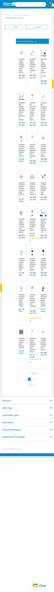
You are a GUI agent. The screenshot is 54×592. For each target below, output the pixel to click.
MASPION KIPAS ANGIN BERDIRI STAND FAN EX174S (22, 150)
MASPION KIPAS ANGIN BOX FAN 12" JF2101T (22, 343)
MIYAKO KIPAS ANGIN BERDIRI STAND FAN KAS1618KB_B (33, 345)
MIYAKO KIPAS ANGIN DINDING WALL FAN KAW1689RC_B (22, 225)
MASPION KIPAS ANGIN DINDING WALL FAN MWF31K (22, 189)
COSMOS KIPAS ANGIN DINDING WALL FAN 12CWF (44, 344)
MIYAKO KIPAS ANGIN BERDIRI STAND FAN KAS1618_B (33, 151)
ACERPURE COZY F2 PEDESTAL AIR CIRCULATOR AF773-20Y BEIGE (33, 111)
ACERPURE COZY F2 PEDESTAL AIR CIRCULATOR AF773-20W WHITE (44, 111)
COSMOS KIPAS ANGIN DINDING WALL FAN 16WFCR (33, 188)
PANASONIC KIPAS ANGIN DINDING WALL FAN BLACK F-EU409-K (44, 68)
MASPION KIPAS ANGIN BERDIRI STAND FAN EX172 (33, 224)
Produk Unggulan (22, 15)
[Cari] (43, 5)
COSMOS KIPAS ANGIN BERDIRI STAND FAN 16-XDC (44, 264)
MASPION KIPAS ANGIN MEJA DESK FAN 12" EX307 (44, 300)
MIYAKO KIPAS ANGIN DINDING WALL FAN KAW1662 (33, 301)
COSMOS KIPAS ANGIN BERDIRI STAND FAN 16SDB (33, 264)
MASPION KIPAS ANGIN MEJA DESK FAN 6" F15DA (22, 300)
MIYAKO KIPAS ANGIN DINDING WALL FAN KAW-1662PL (22, 65)
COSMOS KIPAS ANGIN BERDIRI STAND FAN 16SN (44, 188)
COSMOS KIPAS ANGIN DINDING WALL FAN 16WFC (44, 150)
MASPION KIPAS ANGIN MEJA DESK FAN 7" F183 (22, 264)
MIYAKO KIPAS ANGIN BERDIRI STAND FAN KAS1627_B (33, 65)
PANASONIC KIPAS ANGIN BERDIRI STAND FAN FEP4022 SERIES (22, 111)
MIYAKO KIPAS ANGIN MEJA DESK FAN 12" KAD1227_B (44, 225)
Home (8, 15)
